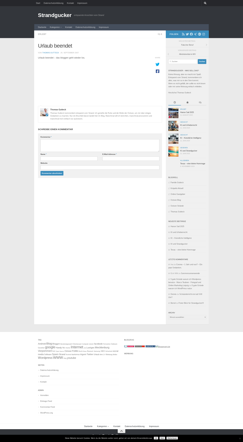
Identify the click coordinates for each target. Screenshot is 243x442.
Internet (77, 347)
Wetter (115, 354)
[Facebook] (191, 34)
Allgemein (184, 160)
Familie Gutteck (177, 182)
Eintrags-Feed (46, 401)
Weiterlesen (172, 438)
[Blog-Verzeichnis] (129, 347)
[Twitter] (187, 34)
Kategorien (55, 27)
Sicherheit (108, 351)
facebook (98, 344)
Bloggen (56, 344)
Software (48, 354)
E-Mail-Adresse (109, 154)
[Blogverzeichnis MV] (150, 347)
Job (85, 348)
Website (43, 163)
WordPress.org (46, 413)
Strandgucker (54, 15)
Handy (59, 347)
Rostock (90, 351)
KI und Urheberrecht (188, 125)
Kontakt (70, 3)
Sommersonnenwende (190, 273)
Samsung (97, 351)
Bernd (173, 303)
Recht (80, 351)
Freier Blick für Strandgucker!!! (191, 303)
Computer (85, 344)
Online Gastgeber (178, 194)
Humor (68, 348)
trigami (83, 354)
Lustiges (90, 347)
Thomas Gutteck (50, 53)
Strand (62, 354)
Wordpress (45, 357)
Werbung (109, 354)
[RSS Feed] (183, 34)
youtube (71, 357)
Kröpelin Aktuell (177, 188)
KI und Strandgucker (188, 151)
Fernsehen (107, 344)
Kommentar (46, 137)
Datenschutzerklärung (53, 3)
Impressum (82, 3)
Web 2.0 (102, 354)
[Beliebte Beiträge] (187, 102)
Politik (75, 351)
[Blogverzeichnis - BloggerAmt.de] (163, 347)
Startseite (42, 27)
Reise (85, 351)
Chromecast (77, 344)
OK (156, 438)
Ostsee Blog (176, 200)
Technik (68, 354)
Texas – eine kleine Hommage (192, 163)
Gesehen (184, 148)
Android (42, 344)
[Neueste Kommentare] (200, 102)
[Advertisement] (164, 373)
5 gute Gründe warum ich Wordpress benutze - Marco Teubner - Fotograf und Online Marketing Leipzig (184, 282)
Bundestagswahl (66, 344)
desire (91, 344)
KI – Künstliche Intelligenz (190, 138)
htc (63, 347)
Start (38, 3)
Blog (49, 343)
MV (54, 351)
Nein (162, 438)
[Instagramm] (203, 34)
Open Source (60, 351)
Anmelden (44, 395)
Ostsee (68, 351)
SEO (103, 351)
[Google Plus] (199, 34)
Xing (65, 358)
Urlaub (96, 354)
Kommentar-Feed (47, 407)
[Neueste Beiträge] (174, 102)
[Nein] (240, 438)
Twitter (90, 354)
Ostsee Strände (177, 206)
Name (43, 154)
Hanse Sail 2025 (187, 112)
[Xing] (195, 34)
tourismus (76, 354)
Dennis (173, 294)
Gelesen (114, 344)
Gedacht (184, 122)
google (50, 347)
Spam (55, 354)
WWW (58, 358)
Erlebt (42, 34)
